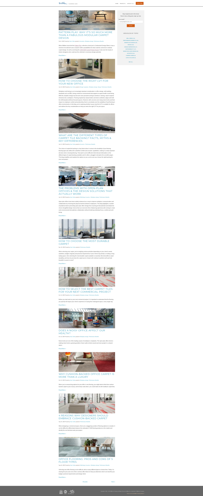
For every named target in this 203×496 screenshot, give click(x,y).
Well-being (82, 197)
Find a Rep (139, 3)
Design (99, 87)
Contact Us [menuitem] (130, 3)
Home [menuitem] (116, 3)
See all (131, 61)
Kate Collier (72, 41)
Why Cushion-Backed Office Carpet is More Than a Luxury (86, 375)
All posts (85, 481)
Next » (113, 481)
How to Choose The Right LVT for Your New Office (83, 82)
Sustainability (131, 49)
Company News (131, 55)
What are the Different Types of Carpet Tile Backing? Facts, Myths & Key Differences (85, 138)
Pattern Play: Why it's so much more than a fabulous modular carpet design (85, 35)
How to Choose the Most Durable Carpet (84, 242)
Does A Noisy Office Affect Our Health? (82, 332)
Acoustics (82, 144)
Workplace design (89, 41)
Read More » (62, 55)
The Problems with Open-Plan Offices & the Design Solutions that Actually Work (86, 191)
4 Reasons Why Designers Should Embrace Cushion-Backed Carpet (83, 417)
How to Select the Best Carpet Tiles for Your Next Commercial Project (86, 290)
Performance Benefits (99, 41)
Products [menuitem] (122, 3)
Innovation (82, 41)
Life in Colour (131, 57)
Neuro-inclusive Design (130, 51)
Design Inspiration (84, 87)
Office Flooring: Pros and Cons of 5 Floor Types (86, 460)
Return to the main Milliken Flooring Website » (135, 493)
